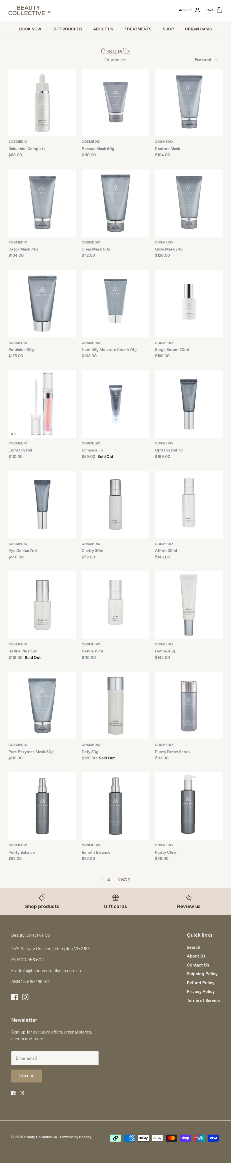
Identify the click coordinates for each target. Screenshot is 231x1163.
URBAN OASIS (198, 29)
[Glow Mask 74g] (189, 203)
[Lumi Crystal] (42, 404)
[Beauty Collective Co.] (30, 10)
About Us (196, 956)
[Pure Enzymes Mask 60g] (42, 705)
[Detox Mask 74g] (42, 203)
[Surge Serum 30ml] (189, 303)
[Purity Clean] (189, 806)
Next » (123, 879)
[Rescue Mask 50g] (115, 102)
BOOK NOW (30, 29)
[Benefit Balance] (115, 806)
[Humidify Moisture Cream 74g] (115, 303)
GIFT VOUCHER (67, 29)
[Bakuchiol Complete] (42, 102)
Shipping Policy (202, 974)
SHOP (168, 29)
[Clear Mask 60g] (115, 203)
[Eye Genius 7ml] (42, 504)
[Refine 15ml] (115, 605)
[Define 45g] (189, 605)
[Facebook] (14, 997)
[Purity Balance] (42, 806)
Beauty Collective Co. (41, 1137)
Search (193, 947)
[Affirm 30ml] (189, 504)
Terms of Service (203, 1000)
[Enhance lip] (115, 404)
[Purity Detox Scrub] (189, 705)
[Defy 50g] (115, 705)
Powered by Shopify (76, 1137)
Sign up (26, 1076)
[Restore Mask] (189, 102)
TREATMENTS (138, 29)
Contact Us (198, 965)
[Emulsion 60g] (42, 303)
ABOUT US (103, 29)
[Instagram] (25, 997)
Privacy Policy (201, 991)
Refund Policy (200, 983)
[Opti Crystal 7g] (189, 404)
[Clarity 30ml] (115, 504)
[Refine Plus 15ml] (42, 605)
